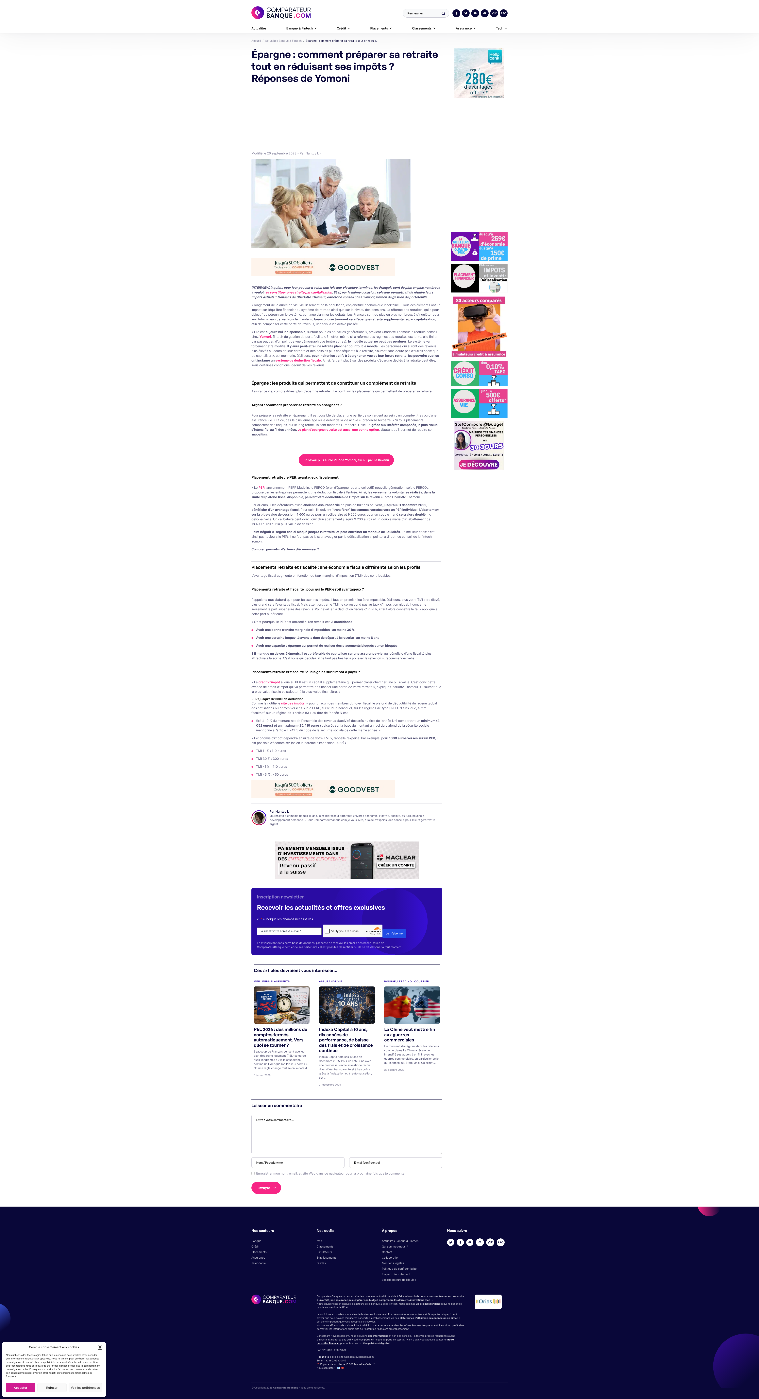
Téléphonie (258, 1263)
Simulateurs (324, 1252)
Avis (319, 1241)
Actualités (259, 28)
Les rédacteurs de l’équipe (399, 1280)
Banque (256, 1241)
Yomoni (265, 337)
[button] (100, 1347)
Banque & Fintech (299, 28)
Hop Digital (323, 1356)
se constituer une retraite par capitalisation (298, 292)
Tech (499, 28)
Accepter (20, 1388)
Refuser (52, 1388)
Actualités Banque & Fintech (400, 1241)
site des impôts (293, 703)
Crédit (341, 28)
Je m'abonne (394, 933)
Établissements (326, 1257)
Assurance (464, 28)
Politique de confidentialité (399, 1268)
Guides (321, 1263)
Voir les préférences (85, 1388)
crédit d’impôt (269, 682)
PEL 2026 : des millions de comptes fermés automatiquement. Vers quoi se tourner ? (280, 1037)
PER (262, 487)
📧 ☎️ (340, 1367)
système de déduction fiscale (298, 360)
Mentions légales (393, 1263)
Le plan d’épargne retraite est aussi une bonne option (338, 430)
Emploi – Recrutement (396, 1274)
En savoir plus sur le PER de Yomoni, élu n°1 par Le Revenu (346, 460)
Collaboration (390, 1257)
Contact (387, 1252)
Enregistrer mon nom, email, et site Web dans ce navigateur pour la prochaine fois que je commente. (330, 1173)
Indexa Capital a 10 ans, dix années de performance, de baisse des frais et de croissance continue (346, 1040)
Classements (422, 28)
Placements (379, 28)
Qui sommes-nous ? (395, 1246)
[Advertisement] (346, 117)
